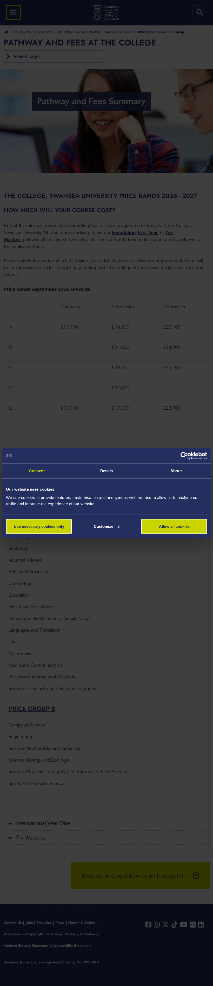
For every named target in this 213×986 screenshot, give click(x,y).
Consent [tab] (37, 471)
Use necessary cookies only (39, 526)
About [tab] (176, 471)
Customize (103, 526)
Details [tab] (106, 471)
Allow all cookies (174, 526)
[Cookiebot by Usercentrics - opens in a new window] (184, 456)
